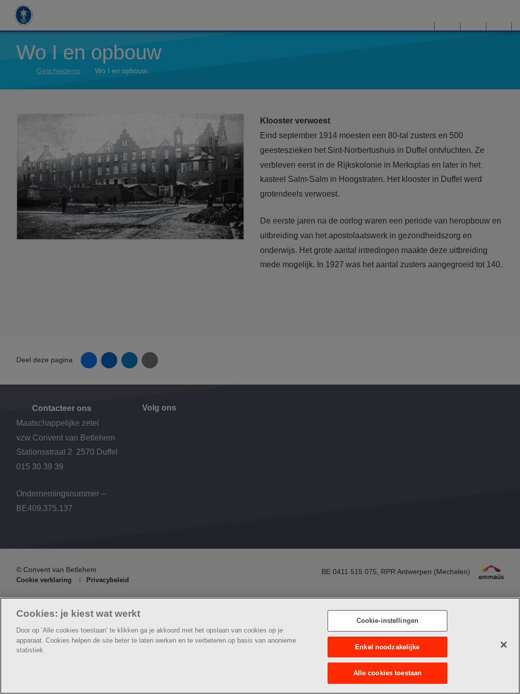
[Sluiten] (504, 645)
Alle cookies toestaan (387, 673)
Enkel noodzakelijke (387, 647)
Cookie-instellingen (387, 620)
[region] (260, 645)
